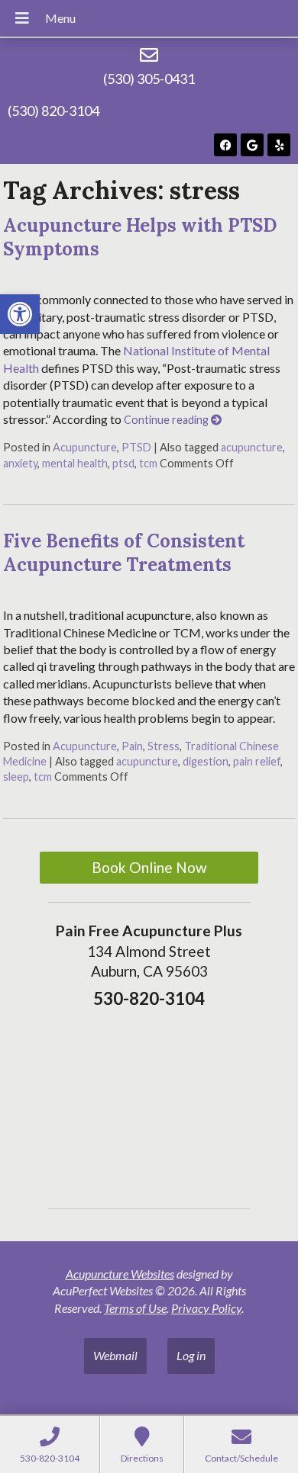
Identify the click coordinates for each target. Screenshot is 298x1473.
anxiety (20, 463)
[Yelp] (278, 144)
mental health (75, 463)
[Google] (252, 144)
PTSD (136, 447)
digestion (205, 761)
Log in (191, 1355)
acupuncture (252, 447)
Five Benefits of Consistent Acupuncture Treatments (124, 552)
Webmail (115, 1355)
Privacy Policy (206, 1308)
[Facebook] (225, 144)
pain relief (256, 761)
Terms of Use (135, 1308)
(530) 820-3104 (53, 110)
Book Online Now (149, 867)
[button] (20, 314)
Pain (132, 746)
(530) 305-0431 (149, 78)
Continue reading (167, 419)
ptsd (123, 463)
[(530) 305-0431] (149, 55)
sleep (16, 776)
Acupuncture (85, 447)
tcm (148, 463)
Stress (163, 746)
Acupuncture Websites (120, 1273)
